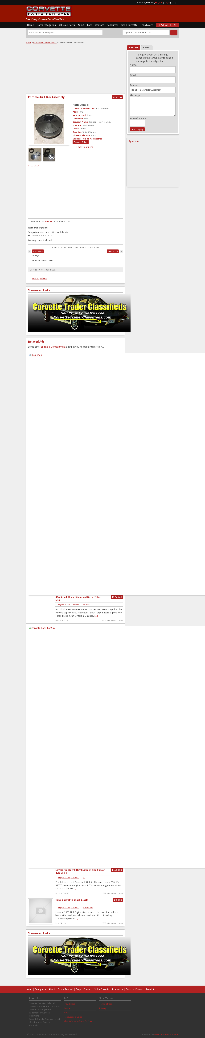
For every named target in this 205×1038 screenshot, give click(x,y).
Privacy (102, 1008)
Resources (113, 24)
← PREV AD (38, 251)
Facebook (178, 2)
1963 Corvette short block (71, 899)
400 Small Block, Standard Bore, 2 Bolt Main (78, 598)
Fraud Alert (146, 24)
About (81, 24)
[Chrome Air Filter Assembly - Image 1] (35, 160)
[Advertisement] (141, 12)
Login (167, 2)
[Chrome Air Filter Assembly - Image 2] (49, 160)
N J (84, 877)
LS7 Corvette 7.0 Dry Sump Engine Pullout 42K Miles (80, 871)
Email (133, 75)
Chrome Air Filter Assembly (46, 97)
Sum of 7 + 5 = (138, 118)
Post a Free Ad (167, 25)
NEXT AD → (113, 251)
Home (30, 24)
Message (135, 95)
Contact (99, 24)
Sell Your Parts (67, 24)
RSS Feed (173, 2)
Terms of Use (105, 1003)
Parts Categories (46, 24)
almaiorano (88, 907)
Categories (40, 989)
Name (133, 64)
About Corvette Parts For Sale (78, 1021)
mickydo (86, 604)
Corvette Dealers (134, 989)
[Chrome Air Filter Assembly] (49, 124)
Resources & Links (73, 1016)
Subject (134, 85)
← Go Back (33, 165)
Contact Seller (80, 142)
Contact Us (69, 1008)
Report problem (39, 278)
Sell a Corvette (129, 24)
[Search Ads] (173, 32)
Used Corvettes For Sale (166, 1034)
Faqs (89, 24)
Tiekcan (49, 221)
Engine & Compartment (45, 42)
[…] (96, 615)
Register (159, 2)
